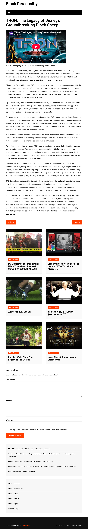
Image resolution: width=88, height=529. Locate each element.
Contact (66, 525)
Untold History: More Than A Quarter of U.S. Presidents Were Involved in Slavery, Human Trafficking (42, 455)
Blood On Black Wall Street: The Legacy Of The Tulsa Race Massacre (63, 266)
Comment (10, 380)
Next (76, 222)
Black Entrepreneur (15, 489)
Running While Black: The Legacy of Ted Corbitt (20, 358)
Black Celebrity (14, 484)
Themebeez (25, 525)
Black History (13, 494)
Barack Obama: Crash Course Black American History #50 (30, 461)
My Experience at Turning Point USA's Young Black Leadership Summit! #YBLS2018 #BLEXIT (23, 266)
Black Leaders (13, 499)
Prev (12, 222)
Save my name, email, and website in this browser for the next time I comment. (38, 430)
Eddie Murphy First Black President (21, 471)
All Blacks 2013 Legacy (19, 311)
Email (9, 410)
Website (9, 420)
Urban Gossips (13, 509)
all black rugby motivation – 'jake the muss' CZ (61, 313)
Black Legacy (13, 259)
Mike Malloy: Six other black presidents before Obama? (29, 449)
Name (9, 401)
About (58, 525)
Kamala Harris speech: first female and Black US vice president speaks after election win (42, 466)
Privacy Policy (77, 525)
